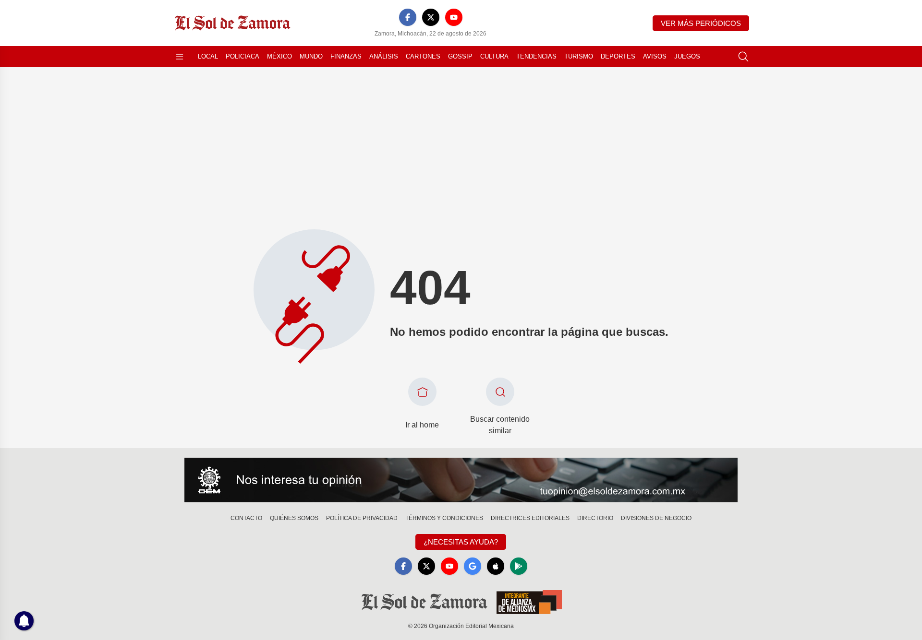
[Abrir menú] (179, 56)
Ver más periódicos (701, 23)
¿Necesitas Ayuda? (461, 542)
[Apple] (495, 566)
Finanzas (346, 56)
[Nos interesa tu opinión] (461, 480)
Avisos (655, 56)
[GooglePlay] (518, 566)
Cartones (423, 56)
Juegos (687, 56)
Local (208, 56)
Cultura (494, 56)
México (279, 56)
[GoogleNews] (472, 566)
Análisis (383, 56)
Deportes (618, 56)
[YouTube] (453, 17)
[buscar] (743, 56)
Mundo (311, 56)
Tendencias (536, 56)
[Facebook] (407, 17)
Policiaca (242, 56)
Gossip (460, 56)
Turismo (578, 56)
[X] (430, 17)
